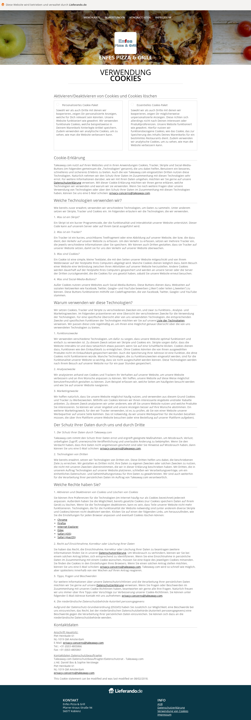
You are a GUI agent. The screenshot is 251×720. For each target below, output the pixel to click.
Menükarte (92, 17)
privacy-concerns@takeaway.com (129, 193)
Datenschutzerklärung (67, 182)
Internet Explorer (68, 526)
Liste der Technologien (171, 320)
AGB (160, 704)
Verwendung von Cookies (172, 711)
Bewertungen (115, 17)
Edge (61, 530)
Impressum (163, 17)
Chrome (62, 519)
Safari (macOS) (67, 537)
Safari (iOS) (64, 533)
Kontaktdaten (140, 17)
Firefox (62, 523)
